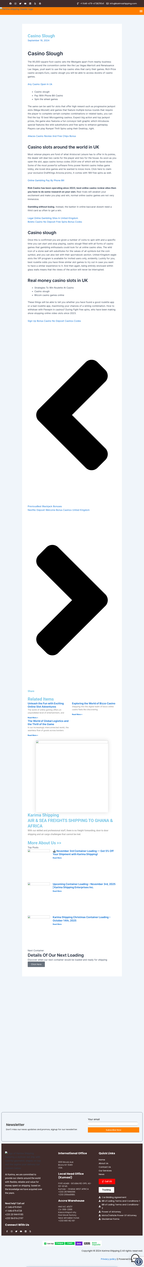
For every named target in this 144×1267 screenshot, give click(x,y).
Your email (94, 1119)
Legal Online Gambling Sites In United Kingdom (53, 218)
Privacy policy (108, 1259)
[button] (141, 11)
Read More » (33, 718)
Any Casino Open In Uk (40, 84)
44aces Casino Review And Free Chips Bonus (52, 136)
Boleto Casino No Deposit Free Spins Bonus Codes (55, 221)
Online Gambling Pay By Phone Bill (46, 180)
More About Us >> (44, 842)
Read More (57, 858)
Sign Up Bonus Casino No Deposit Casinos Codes (54, 320)
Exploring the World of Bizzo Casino (93, 703)
